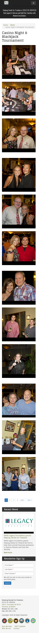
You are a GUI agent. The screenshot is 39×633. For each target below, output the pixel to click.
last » (30, 500)
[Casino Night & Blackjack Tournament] (19, 62)
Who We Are (6, 628)
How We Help (7, 626)
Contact (16, 628)
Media (12, 25)
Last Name (9, 569)
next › (23, 500)
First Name (9, 565)
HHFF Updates (20, 626)
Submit (7, 583)
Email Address (10, 573)
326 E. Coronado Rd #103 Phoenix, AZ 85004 (11, 605)
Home (5, 25)
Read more (8, 552)
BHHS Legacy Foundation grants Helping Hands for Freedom (17, 536)
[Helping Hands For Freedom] (6, 3)
